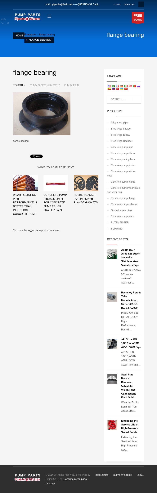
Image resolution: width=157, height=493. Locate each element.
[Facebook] (16, 4)
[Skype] (39, 4)
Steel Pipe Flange (121, 128)
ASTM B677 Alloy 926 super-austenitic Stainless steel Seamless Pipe (130, 257)
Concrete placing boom (123, 159)
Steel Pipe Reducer (121, 140)
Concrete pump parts (122, 216)
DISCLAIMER (102, 475)
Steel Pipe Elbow (120, 134)
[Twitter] (22, 4)
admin (19, 85)
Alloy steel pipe (119, 122)
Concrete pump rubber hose (121, 173)
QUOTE (138, 17)
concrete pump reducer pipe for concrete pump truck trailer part (55, 202)
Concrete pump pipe (122, 147)
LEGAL (140, 475)
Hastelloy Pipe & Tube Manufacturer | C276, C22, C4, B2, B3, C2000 (131, 300)
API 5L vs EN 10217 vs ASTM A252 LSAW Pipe (131, 343)
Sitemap (50, 483)
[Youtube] (33, 4)
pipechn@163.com (62, 4)
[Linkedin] (27, 4)
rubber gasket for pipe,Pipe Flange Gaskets (86, 198)
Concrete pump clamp (123, 181)
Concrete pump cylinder (124, 204)
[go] (136, 100)
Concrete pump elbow (123, 153)
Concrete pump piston (123, 165)
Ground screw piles (121, 210)
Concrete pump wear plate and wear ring (123, 189)
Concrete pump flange (123, 198)
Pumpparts (30, 34)
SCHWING (117, 228)
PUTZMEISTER (120, 222)
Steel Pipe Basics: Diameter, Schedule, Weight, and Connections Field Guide (128, 386)
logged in (33, 230)
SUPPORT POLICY (122, 475)
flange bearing (47, 34)
